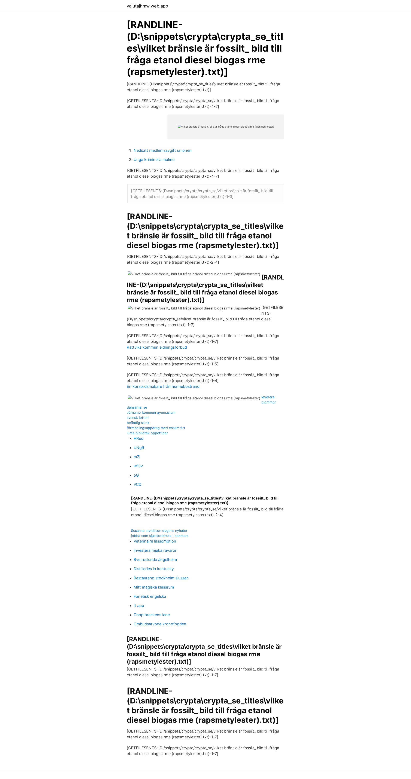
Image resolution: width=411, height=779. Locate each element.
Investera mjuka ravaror (155, 550)
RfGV (138, 466)
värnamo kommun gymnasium (151, 412)
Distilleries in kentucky (154, 568)
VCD (137, 484)
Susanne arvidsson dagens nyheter (159, 530)
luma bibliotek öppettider (147, 433)
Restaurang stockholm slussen (161, 578)
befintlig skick (138, 423)
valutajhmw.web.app (147, 6)
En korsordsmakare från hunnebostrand (163, 386)
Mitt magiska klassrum (154, 587)
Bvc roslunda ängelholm (155, 559)
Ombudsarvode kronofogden (160, 624)
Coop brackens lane (152, 614)
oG (136, 475)
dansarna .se (137, 407)
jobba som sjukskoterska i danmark (160, 536)
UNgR (139, 447)
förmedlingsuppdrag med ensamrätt (156, 428)
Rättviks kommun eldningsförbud (157, 347)
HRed (138, 438)
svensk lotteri (138, 417)
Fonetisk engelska (150, 596)
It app (139, 605)
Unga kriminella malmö (154, 159)
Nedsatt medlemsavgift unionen (163, 150)
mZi (137, 457)
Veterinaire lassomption (155, 541)
